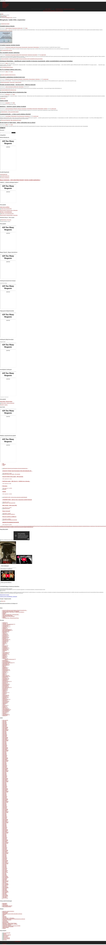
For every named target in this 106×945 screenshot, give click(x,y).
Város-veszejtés (5, 708)
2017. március (4, 816)
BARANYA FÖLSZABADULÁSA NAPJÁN (10, 522)
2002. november (5, 896)
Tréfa (3, 704)
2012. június (4, 865)
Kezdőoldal (8, 17)
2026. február (4, 725)
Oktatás (3, 674)
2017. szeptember (5, 811)
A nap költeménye (5, 626)
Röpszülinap (4, 688)
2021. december (5, 768)
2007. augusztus (5, 885)
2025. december (5, 727)
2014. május (4, 845)
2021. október (4, 769)
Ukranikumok (4, 705)
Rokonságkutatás (32, 79)
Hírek (3, 643)
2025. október (4, 728)
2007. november (5, 883)
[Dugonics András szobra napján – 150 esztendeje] (11, 474)
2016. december (5, 819)
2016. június (4, 824)
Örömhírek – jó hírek (5, 3)
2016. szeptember (5, 821)
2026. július (4, 721)
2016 (11, 17)
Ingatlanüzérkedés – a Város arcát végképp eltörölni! (15, 114)
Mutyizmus (4, 668)
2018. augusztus (5, 802)
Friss (3, 463)
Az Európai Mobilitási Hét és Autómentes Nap (13, 92)
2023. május (4, 753)
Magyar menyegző (6, 511)
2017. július (4, 813)
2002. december (5, 895)
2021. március (4, 775)
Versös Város (4, 712)
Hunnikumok (16, 79)
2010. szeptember (5, 877)
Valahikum (45, 108)
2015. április (4, 836)
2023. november (5, 748)
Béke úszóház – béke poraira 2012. (9, 505)
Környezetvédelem (5, 661)
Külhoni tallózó (4, 663)
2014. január (4, 849)
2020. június (4, 783)
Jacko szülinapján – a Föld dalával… (8, 918)
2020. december (5, 778)
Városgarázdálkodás (5, 709)
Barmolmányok (7, 54)
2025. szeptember (5, 729)
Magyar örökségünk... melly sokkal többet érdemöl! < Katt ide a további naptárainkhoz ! (20, 180)
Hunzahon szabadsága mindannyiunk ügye (12, 77)
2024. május (4, 743)
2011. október (4, 871)
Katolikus (4, 617)
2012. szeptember (5, 862)
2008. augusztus (5, 881)
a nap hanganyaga (5, 625)
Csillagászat (4, 634)
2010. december (5, 876)
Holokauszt (10, 28)
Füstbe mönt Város (5, 639)
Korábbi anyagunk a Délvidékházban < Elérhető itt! (8, 596)
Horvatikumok (4, 647)
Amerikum (4, 627)
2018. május (4, 804)
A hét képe (4, 622)
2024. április (4, 744)
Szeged (3, 691)
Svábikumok (4, 690)
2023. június (4, 752)
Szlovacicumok (4, 695)
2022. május (4, 763)
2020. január (4, 787)
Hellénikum (4, 642)
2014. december (5, 839)
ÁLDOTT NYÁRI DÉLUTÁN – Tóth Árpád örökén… (10, 614)
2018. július (4, 803)
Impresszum (4, 917)
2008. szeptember (5, 880)
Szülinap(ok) (4, 697)
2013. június (4, 855)
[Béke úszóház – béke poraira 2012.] (8, 502)
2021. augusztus (5, 771)
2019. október (4, 790)
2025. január (4, 736)
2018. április (4, 805)
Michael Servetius (5, 922)
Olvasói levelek (30, 47)
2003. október (4, 892)
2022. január (4, 767)
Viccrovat (4, 713)
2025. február (4, 735)
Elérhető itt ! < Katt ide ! (4, 404)
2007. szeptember (5, 884)
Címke (3, 465)
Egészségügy (4, 635)
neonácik (4, 671)
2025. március (4, 734)
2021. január (4, 777)
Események (4, 636)
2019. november (5, 789)
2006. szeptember (5, 887)
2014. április (4, 846)
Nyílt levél (4, 673)
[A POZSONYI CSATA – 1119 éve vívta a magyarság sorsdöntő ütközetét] (14, 497)
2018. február (4, 807)
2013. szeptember (5, 852)
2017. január (4, 818)
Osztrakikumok (4, 679)
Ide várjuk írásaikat (5, 5)
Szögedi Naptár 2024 (3, 174)
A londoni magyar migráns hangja (10, 45)
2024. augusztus (5, 740)
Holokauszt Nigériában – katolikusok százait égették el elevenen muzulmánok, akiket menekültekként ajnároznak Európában (36, 61)
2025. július (4, 731)
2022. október (4, 759)
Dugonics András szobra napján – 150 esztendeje (12, 476)
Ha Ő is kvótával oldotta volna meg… (11, 69)
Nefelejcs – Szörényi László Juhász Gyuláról (13, 106)
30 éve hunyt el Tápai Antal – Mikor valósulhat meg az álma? (17, 122)
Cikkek (6, 28)
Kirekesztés (4, 656)
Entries (4, 904)
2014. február (4, 848)
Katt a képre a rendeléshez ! (4, 177)
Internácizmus (4, 649)
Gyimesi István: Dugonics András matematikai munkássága (12, 913)
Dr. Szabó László (43, 54)
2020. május (4, 784)
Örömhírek (4, 677)
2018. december (5, 798)
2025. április (4, 733)
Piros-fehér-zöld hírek (6, 681)
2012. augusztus (5, 863)
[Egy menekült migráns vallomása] (6, 50)
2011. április (4, 874)
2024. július (4, 741)
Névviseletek (4, 672)
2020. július (4, 782)
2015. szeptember (5, 832)
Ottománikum (4, 680)
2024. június (4, 742)
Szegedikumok (27, 116)
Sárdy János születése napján (7, 615)
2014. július (4, 844)
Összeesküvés (34, 54)
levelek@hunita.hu (18, 941)
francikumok (4, 638)
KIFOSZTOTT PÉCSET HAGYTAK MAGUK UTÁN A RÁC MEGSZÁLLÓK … (17, 470)
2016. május (4, 825)
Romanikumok (4, 685)
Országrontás (29, 54)
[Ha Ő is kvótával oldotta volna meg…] (6, 67)
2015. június (4, 834)
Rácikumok (4, 682)
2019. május (4, 794)
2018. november (5, 799)
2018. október (4, 800)
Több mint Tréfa (5, 701)
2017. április (4, 815)
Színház (3, 694)
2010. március (4, 878)
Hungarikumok (24, 108)
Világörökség (37, 79)
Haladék (4, 491)
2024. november (5, 738)
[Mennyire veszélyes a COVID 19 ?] (8, 514)
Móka (3, 666)
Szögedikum (4, 696)
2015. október (4, 831)
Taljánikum (4, 698)
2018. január (4, 808)
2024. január (4, 746)
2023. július (4, 751)
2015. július (4, 833)
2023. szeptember (5, 750)
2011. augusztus (5, 872)
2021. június (4, 773)
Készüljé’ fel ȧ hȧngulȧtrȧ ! (6, 919)
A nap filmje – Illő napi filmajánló (7, 624)
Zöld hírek (4, 715)
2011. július (4, 873)
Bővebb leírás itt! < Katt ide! (4, 594)
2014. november (5, 840)
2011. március (4, 875)
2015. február (4, 838)
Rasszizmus (4, 683)
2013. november (5, 850)
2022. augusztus (5, 761)
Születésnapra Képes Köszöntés (7, 926)
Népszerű (4, 464)
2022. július (4, 762)
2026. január (4, 726)
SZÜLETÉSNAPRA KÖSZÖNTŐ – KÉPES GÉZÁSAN (53, 10)
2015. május (4, 835)
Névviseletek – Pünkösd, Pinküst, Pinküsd (9, 923)
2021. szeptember (5, 770)
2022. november (5, 758)
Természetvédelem (5, 699)
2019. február (4, 797)
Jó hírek (3, 650)
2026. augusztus (5, 720)
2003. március (4, 894)
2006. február (4, 888)
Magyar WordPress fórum (6, 906)
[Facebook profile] (3, 16)
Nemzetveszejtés (24, 47)
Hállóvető (4, 914)
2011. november (5, 870)
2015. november (5, 830)
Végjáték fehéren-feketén (7, 26)
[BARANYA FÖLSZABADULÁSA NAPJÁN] (9, 519)
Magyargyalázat (18, 47)
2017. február (4, 817)
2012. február (4, 868)
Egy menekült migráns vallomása (9, 52)
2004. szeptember (5, 891)
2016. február (4, 827)
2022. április (4, 764)
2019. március (4, 796)
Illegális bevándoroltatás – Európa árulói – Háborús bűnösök (17, 84)
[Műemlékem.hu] (5, 935)
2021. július (4, 772)
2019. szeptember (5, 791)
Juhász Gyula (4, 653)
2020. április (4, 785)
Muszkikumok (4, 667)
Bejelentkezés (4, 903)
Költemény (4, 658)
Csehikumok (4, 633)
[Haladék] (4, 489)
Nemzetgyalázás (5, 669)
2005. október (4, 890)
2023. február (4, 756)
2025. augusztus (5, 730)
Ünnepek (4, 706)
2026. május (4, 722)
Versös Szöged (4, 711)
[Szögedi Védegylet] (6, 938)
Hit (2, 644)
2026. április (4, 723)
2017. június (4, 814)
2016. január (4, 828)
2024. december (5, 737)
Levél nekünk (4, 6)
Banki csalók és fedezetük (6, 630)
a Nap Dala (4, 623)
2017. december (5, 809)
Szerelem (4, 693)
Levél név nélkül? (5, 921)
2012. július (4, 864)
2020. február (4, 786)
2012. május (4, 866)
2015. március (4, 837)
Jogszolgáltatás (29, 108)
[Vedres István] (2, 98)
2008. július (4, 882)
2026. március (4, 724)
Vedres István (4, 100)
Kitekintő (3, 657)
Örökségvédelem (36, 47)
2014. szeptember (5, 842)
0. (2, 898)
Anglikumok (4, 628)
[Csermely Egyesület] (6, 932)
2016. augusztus (5, 822)
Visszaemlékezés (5, 714)
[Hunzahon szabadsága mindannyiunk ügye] (8, 74)
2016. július (4, 823)
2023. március (4, 755)
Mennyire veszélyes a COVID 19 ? (9, 516)
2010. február (4, 879)
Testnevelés (4, 700)
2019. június (4, 793)
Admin (26, 28)
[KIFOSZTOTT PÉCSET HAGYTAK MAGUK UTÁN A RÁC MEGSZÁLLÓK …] (15, 468)
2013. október (4, 851)
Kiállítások (4, 655)
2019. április (4, 795)
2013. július (4, 854)
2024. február (4, 745)
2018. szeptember (5, 801)
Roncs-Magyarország (20, 116)
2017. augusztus (5, 812)
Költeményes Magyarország (9, 659)
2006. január (4, 889)
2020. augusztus (5, 781)
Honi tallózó (4, 646)
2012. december (5, 860)
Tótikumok (4, 703)
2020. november (5, 779)
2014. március (4, 847)
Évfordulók (7, 79)
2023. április (4, 754)
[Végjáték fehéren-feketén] (4, 23)
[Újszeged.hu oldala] (4, 939)
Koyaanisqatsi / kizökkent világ (17, 28)
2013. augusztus (5, 853)
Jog (3, 651)
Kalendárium (20, 79)
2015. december (5, 829)
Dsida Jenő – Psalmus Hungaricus (8, 911)
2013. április (4, 856)
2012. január (4, 869)
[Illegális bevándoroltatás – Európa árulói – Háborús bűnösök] (10, 82)
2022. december (5, 757)
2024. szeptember (5, 739)
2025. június (4, 732)
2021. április (4, 774)
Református (4, 485)
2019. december (5, 788)
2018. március (4, 806)
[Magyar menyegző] (6, 508)
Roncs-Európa (4, 686)
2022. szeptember (5, 760)
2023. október (4, 749)
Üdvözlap (4, 928)
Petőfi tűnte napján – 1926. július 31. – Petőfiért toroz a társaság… (16, 481)
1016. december (5, 897)
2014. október (4, 841)
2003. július (4, 893)
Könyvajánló (4, 660)
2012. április (4, 867)
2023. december (5, 747)
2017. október (4, 810)
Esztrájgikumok (5, 637)
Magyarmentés (34, 108)
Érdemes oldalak (5, 912)
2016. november (5, 820)
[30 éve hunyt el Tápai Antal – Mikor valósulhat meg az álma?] (10, 120)
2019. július (4, 792)
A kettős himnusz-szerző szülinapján (8, 616)
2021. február (4, 776)
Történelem (4, 702)
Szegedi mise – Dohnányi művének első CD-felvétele (11, 925)
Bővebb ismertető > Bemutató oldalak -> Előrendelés (9, 210)
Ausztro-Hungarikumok (9, 108)
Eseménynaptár (5, 4)
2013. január (4, 859)
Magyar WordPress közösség (7, 905)
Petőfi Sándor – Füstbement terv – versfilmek (9, 924)
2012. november (5, 861)
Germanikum (4, 640)
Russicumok (4, 689)
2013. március (4, 857)
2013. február (4, 858)
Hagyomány (11, 79)
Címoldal (3, 2)
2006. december (5, 886)
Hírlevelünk (4, 7)
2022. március (4, 765)
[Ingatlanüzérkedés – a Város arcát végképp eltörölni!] (9, 111)
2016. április (4, 826)
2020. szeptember (5, 780)
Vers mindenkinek (5, 710)
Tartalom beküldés (5, 927)
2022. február (4, 766)
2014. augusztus (5, 843)
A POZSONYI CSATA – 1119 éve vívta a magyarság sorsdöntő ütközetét (17, 499)
